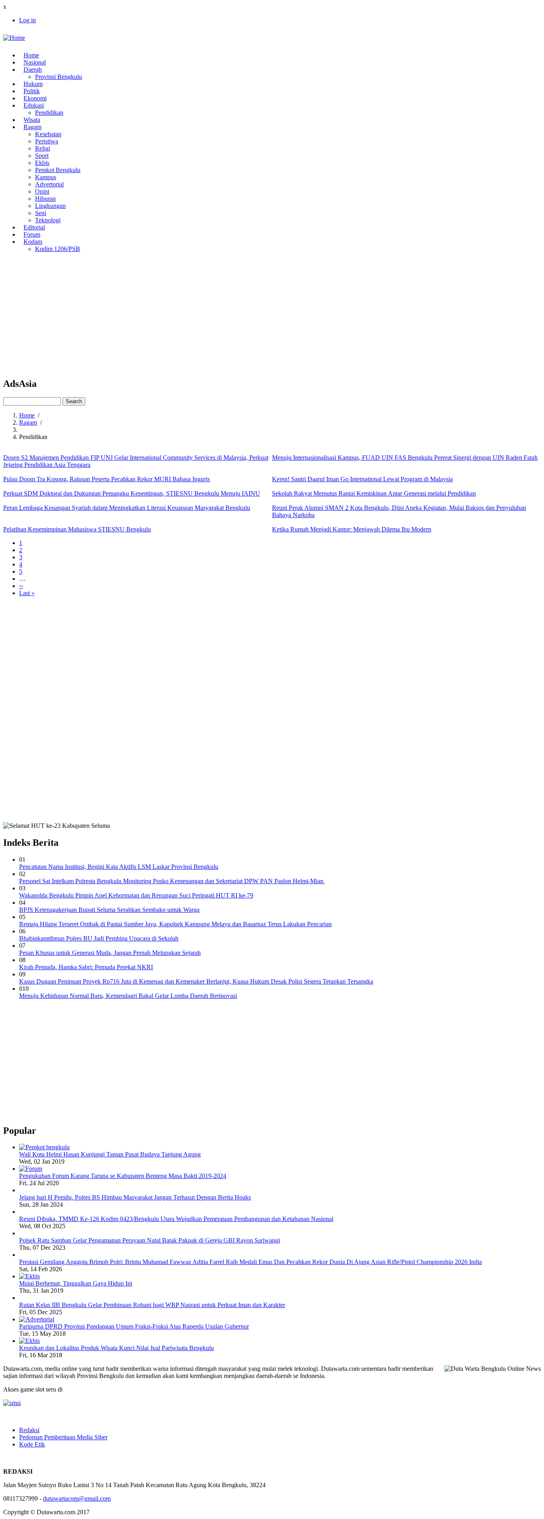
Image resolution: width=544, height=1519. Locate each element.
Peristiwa (46, 141)
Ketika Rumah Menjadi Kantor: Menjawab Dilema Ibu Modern (351, 529)
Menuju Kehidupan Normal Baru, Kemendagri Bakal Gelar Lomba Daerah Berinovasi (128, 995)
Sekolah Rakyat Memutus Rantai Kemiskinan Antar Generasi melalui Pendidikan (374, 493)
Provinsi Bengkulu (58, 76)
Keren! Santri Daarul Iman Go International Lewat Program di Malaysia (362, 479)
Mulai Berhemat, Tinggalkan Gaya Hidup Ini (75, 1283)
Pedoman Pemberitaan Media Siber (63, 1437)
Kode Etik (32, 1444)
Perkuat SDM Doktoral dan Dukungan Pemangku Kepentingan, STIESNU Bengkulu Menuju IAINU (131, 493)
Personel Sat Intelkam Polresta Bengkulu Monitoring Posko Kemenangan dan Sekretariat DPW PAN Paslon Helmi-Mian (172, 881)
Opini (42, 191)
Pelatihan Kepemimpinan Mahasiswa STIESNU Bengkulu (77, 529)
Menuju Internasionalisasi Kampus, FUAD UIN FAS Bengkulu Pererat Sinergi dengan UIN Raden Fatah (405, 457)
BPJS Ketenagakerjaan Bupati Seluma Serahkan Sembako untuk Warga (109, 909)
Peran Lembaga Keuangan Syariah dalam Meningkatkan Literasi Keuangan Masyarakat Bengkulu (126, 507)
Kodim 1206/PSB (57, 248)
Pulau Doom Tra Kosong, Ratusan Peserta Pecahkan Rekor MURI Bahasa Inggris (106, 479)
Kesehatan (48, 134)
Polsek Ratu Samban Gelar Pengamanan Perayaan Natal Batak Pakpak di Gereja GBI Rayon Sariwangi (149, 1240)
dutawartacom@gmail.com (77, 1498)
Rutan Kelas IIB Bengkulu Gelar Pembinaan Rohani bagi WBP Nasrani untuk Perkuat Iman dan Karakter (152, 1304)
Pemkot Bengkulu (57, 170)
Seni (40, 213)
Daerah (32, 69)
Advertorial (49, 184)
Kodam (32, 241)
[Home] (14, 37)
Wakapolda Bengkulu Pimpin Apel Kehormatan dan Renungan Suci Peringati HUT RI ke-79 (136, 895)
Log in (27, 20)
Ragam (32, 126)
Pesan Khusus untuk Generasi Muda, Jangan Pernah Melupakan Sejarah (110, 952)
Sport (42, 155)
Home (27, 415)
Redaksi (29, 1430)
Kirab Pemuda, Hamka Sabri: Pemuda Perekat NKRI (86, 967)
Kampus (45, 177)
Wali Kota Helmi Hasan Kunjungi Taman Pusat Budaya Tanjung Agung (110, 1154)
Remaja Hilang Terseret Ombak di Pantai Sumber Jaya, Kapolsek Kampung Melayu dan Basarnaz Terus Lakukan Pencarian (175, 924)
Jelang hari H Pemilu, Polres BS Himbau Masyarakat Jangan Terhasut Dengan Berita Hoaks (135, 1197)
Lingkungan (50, 205)
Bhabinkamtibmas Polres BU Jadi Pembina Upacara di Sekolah (98, 938)
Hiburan (45, 198)
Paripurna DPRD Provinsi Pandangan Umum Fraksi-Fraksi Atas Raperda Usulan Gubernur (134, 1326)
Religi (42, 148)
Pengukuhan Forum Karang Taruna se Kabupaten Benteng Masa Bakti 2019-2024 (122, 1175)
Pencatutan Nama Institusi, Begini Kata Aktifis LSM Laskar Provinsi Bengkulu (118, 866)
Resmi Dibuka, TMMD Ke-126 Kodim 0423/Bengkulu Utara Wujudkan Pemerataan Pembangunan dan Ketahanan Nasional (176, 1218)
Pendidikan (49, 112)
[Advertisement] (242, 314)
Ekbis (42, 162)
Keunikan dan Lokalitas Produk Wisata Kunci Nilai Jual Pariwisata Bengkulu (116, 1348)
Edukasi (33, 105)
